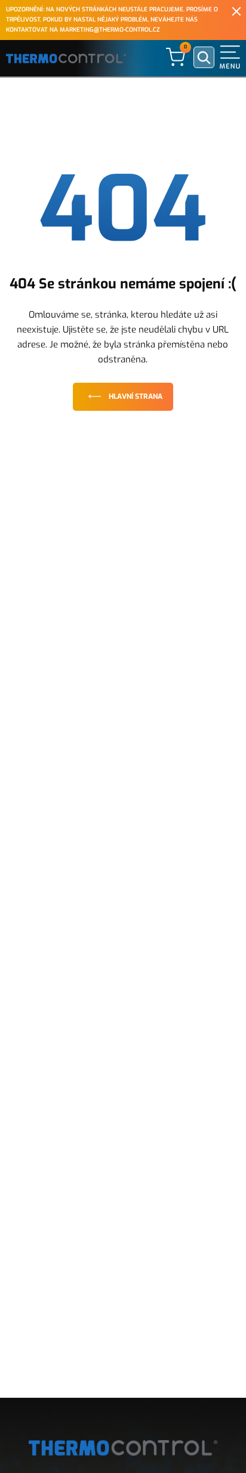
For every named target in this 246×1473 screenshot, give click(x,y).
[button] (230, 57)
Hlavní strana (135, 396)
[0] (175, 56)
